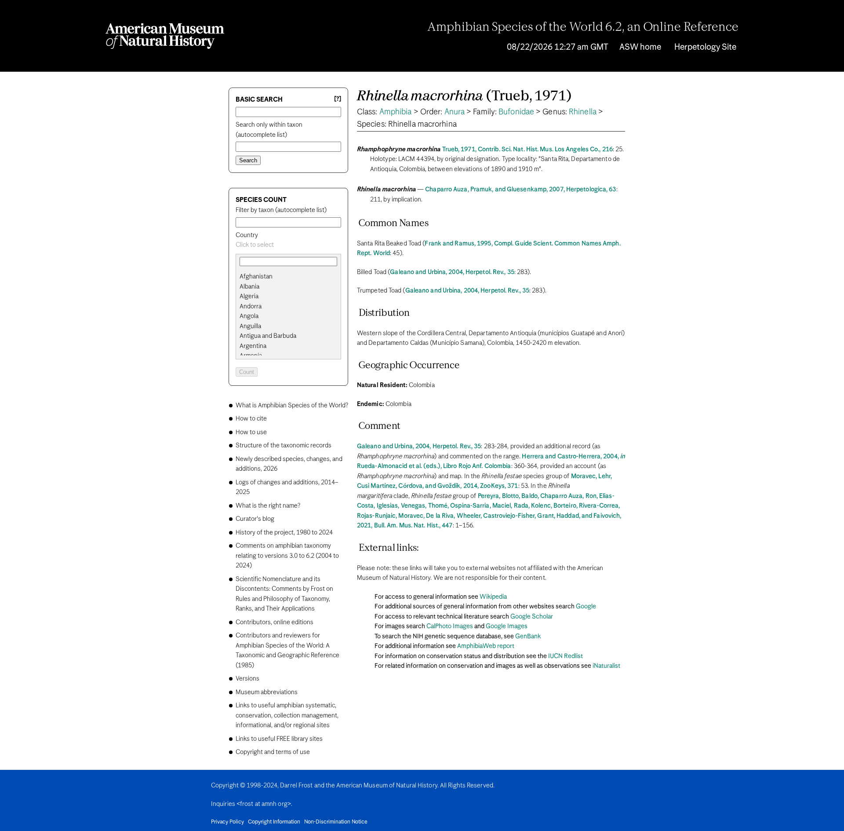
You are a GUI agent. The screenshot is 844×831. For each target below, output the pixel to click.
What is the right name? (268, 506)
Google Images (507, 626)
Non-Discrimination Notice (335, 822)
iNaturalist (606, 666)
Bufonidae (516, 112)
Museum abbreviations (267, 692)
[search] (288, 287)
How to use (251, 432)
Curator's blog (255, 519)
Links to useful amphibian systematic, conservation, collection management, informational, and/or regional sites (287, 715)
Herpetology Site (705, 47)
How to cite (251, 419)
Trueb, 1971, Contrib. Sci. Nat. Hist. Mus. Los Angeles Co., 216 (527, 149)
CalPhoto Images (449, 626)
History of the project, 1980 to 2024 (284, 533)
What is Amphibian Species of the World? (292, 406)
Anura (454, 112)
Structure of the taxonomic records (283, 446)
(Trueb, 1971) (464, 96)
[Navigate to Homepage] (165, 36)
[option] (292, 277)
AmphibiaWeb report (485, 646)
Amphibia (395, 112)
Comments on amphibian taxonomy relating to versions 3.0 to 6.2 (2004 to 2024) (287, 556)
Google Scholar (531, 617)
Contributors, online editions (274, 622)
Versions (247, 679)
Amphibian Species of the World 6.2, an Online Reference (582, 27)
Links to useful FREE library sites (279, 739)
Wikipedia (493, 597)
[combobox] (288, 245)
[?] (337, 99)
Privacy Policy (227, 822)
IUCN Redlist (565, 656)
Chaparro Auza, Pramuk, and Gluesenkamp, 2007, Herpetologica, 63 (520, 190)
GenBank (528, 636)
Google (586, 607)
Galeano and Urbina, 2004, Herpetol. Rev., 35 (452, 272)
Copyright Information (274, 822)
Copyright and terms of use (273, 752)
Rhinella (583, 112)
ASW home (640, 47)
